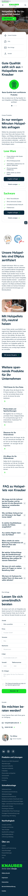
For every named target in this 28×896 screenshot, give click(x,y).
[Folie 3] (16, 105)
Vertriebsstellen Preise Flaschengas (11, 811)
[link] (13, 723)
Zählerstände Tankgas (7, 806)
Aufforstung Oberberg (7, 836)
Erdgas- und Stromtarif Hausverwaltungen (12, 803)
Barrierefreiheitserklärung (8, 886)
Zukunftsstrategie (6, 850)
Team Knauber (5, 829)
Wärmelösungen (6, 763)
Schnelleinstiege (9, 785)
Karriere (4, 855)
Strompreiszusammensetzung (9, 791)
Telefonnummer (16, 662)
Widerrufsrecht (6, 873)
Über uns (6, 842)
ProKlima (4, 780)
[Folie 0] (11, 105)
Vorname (4, 637)
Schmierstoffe (5, 775)
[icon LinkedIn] (3, 751)
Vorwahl (4, 662)
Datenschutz (5, 882)
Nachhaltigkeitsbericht (7, 834)
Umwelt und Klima (6, 824)
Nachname (5, 645)
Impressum (5, 877)
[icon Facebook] (13, 751)
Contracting (5, 778)
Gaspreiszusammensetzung (9, 796)
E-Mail (3, 654)
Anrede (4, 620)
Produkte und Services (7, 827)
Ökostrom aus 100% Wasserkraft (10, 761)
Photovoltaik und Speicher (8, 773)
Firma (3, 629)
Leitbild (4, 845)
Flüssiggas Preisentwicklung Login (11, 813)
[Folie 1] (13, 105)
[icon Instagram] (8, 751)
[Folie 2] (14, 105)
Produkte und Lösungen (12, 757)
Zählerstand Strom (6, 789)
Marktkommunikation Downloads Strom (12, 799)
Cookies (4, 891)
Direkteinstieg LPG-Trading (9, 815)
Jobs (3, 857)
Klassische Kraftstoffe (7, 766)
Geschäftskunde (5, 1)
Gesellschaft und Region (8, 832)
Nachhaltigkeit (8, 821)
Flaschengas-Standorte (8, 808)
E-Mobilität (4, 770)
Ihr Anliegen (5, 671)
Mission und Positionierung (9, 848)
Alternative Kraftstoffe (7, 768)
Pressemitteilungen (7, 853)
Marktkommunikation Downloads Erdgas (12, 801)
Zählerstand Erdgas (7, 794)
